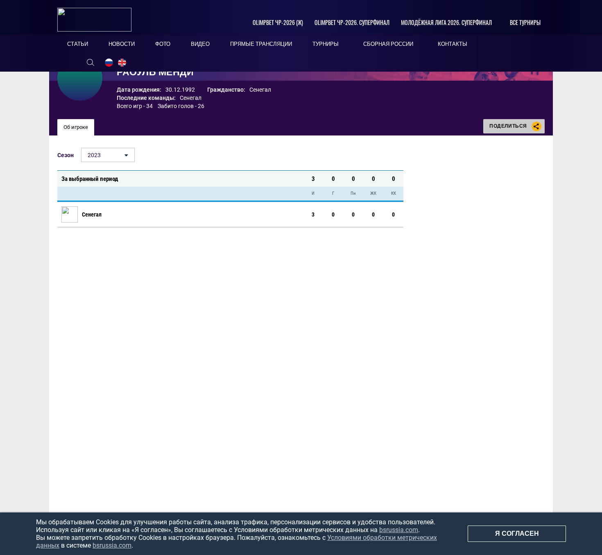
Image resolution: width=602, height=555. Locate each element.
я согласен (517, 533)
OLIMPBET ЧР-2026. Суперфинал (352, 22)
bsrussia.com (398, 530)
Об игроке (75, 127)
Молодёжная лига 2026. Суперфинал (446, 22)
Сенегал (190, 98)
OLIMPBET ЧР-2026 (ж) (278, 22)
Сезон (65, 155)
